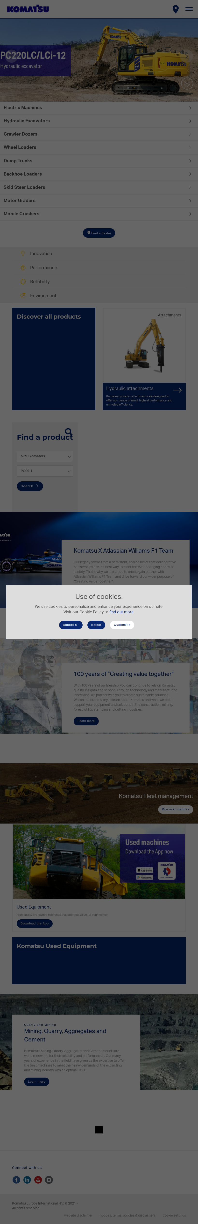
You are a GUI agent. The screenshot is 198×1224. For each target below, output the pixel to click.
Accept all (71, 624)
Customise (122, 624)
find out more (121, 612)
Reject (96, 624)
